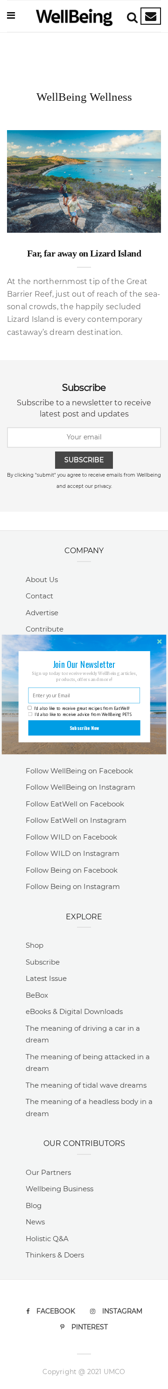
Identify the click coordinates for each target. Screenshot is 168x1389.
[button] (84, 663)
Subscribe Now (84, 727)
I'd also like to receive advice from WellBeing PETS (83, 714)
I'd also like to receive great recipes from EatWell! (81, 708)
